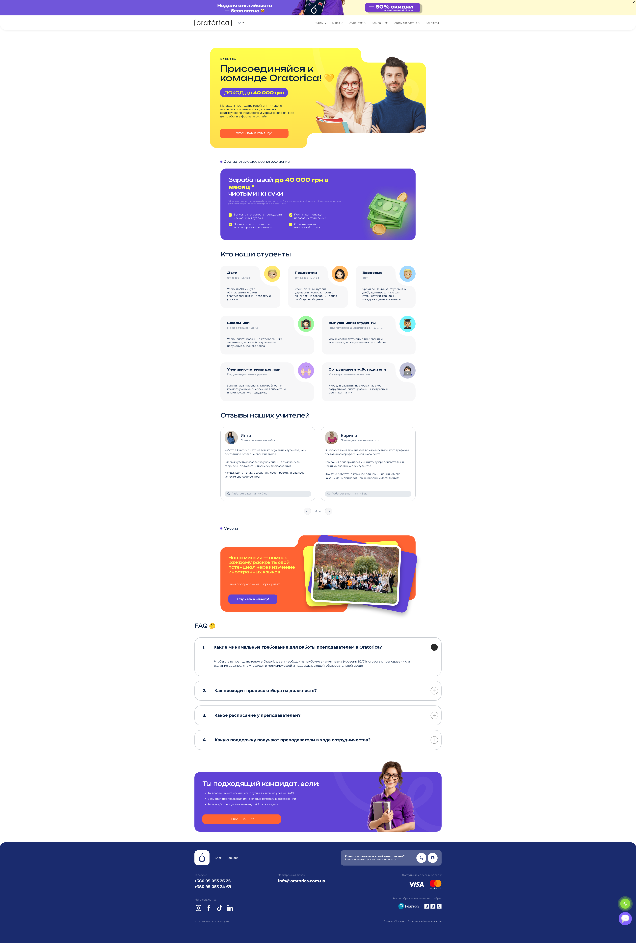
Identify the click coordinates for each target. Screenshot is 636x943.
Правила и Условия (394, 921)
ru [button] (239, 22)
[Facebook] (209, 908)
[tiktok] (220, 908)
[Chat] (625, 918)
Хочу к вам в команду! (254, 133)
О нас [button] (336, 22)
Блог (218, 857)
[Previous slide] (307, 511)
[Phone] (421, 858)
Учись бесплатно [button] (405, 22)
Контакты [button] (432, 22)
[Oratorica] (213, 23)
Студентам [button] (355, 22)
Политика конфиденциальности (425, 921)
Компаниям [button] (380, 22)
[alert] (318, 7)
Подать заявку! (242, 819)
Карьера (232, 857)
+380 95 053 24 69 (212, 886)
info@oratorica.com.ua (301, 880)
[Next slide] (328, 511)
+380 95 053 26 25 (212, 880)
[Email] (433, 858)
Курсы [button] (319, 22)
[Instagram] (198, 908)
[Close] (633, 2)
